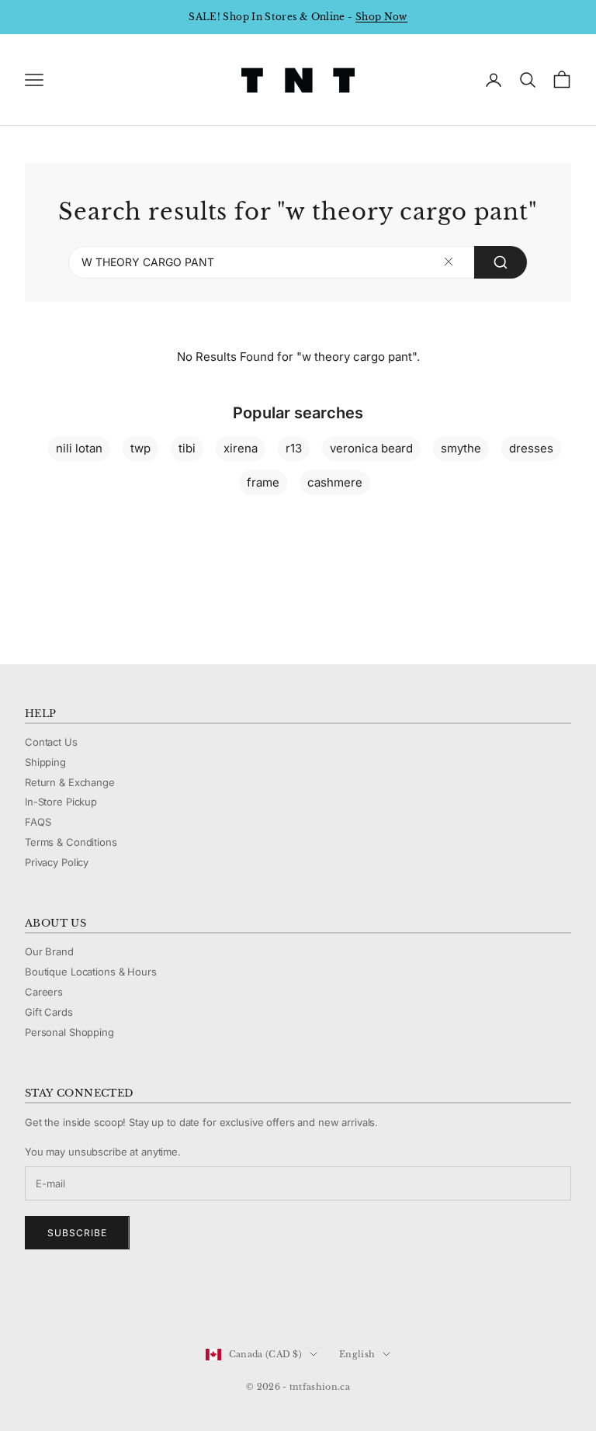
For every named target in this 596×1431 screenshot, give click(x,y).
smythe (461, 448)
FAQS (37, 822)
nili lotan (79, 448)
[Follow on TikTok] (153, 1302)
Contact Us (51, 742)
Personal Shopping (69, 1032)
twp (140, 448)
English (357, 1354)
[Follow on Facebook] (32, 1302)
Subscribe (77, 1233)
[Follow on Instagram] (73, 1302)
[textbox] (449, 262)
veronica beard (371, 448)
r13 (294, 448)
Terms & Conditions (71, 842)
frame (263, 482)
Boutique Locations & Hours (91, 971)
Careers (44, 992)
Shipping (45, 762)
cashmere (334, 482)
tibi (187, 448)
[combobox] (298, 262)
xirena (241, 448)
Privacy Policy (56, 862)
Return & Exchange (70, 782)
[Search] (500, 262)
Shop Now (381, 17)
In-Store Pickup (61, 801)
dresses (531, 448)
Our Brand (49, 951)
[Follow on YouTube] (113, 1302)
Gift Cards (49, 1012)
